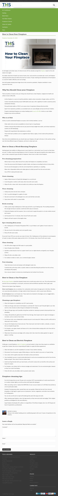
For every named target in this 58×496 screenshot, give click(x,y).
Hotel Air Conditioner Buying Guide (10, 472)
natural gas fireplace (8, 281)
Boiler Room (5, 15)
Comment (5, 427)
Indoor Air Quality (6, 24)
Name (4, 438)
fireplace (43, 70)
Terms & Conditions (34, 482)
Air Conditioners (6, 10)
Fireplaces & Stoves (7, 21)
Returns (31, 478)
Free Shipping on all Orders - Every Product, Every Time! (29, 0)
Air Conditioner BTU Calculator (9, 468)
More (3, 30)
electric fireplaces (21, 344)
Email (4, 443)
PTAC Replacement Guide (7, 478)
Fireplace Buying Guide (7, 461)
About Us (32, 488)
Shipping (32, 476)
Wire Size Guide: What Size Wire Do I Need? (11, 480)
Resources (4, 463)
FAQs (31, 490)
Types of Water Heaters (7, 474)
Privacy (31, 480)
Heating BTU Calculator (7, 482)
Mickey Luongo (12, 411)
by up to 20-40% (36, 111)
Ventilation (5, 27)
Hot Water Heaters (7, 18)
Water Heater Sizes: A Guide (8, 476)
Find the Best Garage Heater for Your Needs (11, 470)
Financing (4, 459)
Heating (4, 13)
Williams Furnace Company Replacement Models (12, 466)
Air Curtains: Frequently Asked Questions (11, 457)
